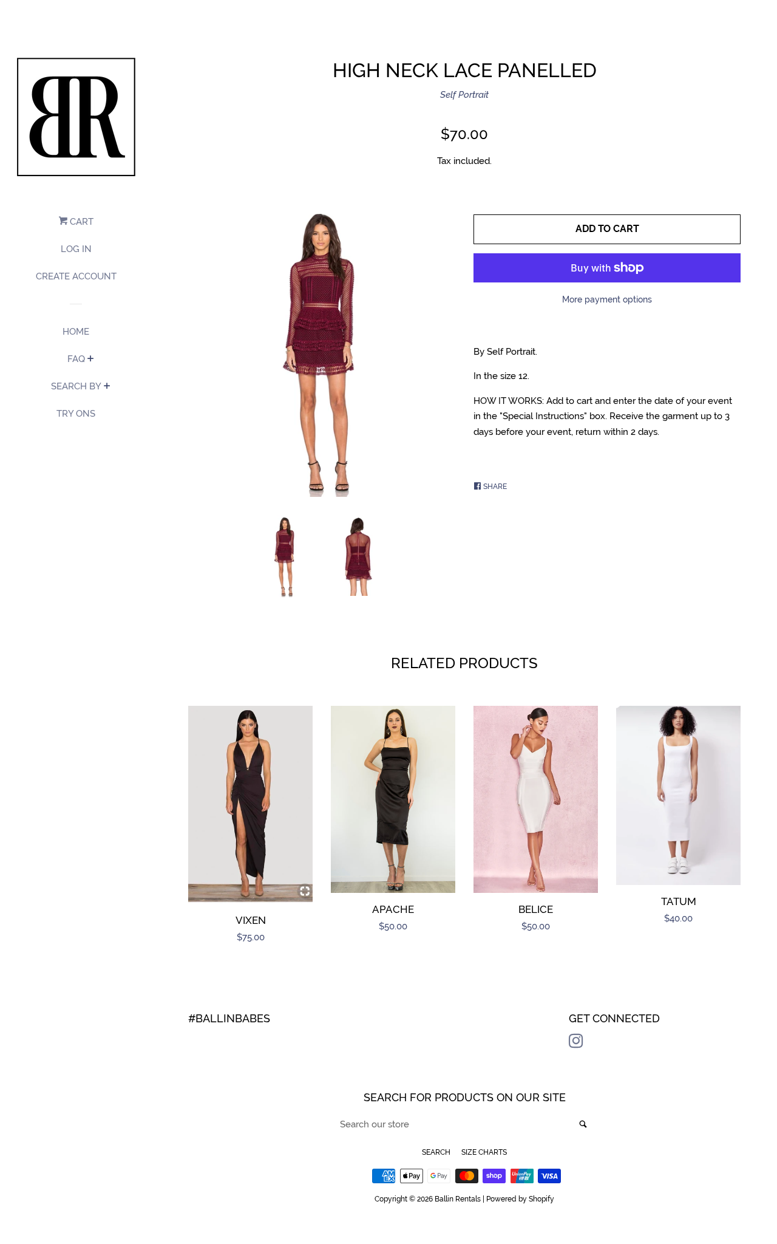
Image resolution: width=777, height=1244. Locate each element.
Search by (76, 386)
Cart (80, 221)
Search (436, 1152)
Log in (76, 249)
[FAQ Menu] (91, 359)
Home (76, 331)
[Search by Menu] (107, 387)
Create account (76, 276)
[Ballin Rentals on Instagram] (576, 1043)
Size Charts (484, 1152)
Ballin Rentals (458, 1199)
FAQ (76, 359)
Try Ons (75, 413)
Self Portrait (464, 94)
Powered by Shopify (520, 1199)
